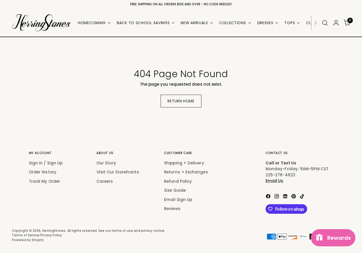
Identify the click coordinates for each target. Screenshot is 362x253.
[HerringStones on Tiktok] (302, 197)
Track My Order (44, 181)
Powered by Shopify (28, 240)
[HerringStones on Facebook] (269, 197)
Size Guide (175, 190)
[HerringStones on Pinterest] (294, 197)
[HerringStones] (41, 22)
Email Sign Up (178, 199)
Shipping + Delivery (184, 163)
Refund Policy (178, 181)
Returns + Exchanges (186, 172)
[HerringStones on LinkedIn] (285, 197)
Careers (104, 181)
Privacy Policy (51, 235)
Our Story (106, 163)
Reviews (172, 208)
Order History (42, 172)
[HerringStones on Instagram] (277, 197)
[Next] (315, 23)
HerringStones (53, 231)
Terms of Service (26, 235)
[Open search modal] (325, 23)
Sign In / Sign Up (46, 163)
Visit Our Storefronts (117, 172)
